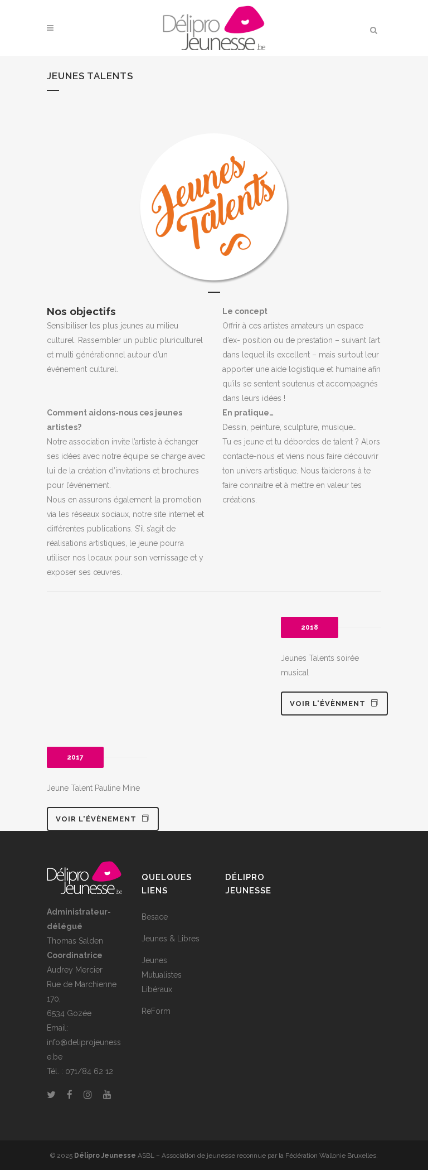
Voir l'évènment (328, 703)
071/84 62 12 (89, 1071)
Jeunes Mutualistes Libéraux (162, 975)
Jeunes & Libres (171, 938)
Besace (155, 916)
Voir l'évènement (96, 819)
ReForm (156, 1011)
